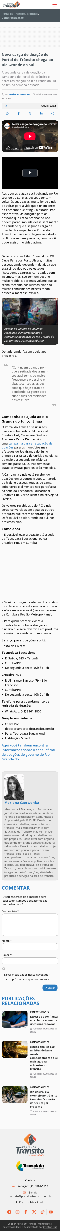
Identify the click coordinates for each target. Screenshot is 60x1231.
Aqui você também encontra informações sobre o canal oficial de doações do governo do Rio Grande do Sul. (28, 752)
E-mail (7, 955)
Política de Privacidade (30, 1202)
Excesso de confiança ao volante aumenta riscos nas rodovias (44, 1020)
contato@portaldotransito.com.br (30, 1196)
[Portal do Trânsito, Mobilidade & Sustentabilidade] (30, 1145)
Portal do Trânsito (13, 14)
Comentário (10, 911)
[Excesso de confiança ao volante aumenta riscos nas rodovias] (15, 1019)
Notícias (32, 14)
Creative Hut (50, 1227)
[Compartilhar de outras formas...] (52, 113)
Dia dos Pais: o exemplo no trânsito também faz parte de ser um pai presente (43, 1099)
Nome (7, 941)
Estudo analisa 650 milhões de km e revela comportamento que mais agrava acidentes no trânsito (44, 1058)
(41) (39, 1186)
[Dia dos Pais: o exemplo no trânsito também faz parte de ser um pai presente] (15, 1094)
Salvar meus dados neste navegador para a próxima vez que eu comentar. (27, 977)
